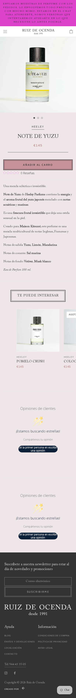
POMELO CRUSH (30, 361)
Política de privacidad (52, 642)
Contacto (11, 654)
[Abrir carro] (71, 31)
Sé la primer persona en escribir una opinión (38, 449)
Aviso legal (45, 648)
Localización (13, 648)
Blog (7, 635)
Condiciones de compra (53, 635)
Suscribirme (38, 591)
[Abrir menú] (5, 31)
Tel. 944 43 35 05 (15, 664)
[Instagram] (5, 673)
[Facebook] (14, 673)
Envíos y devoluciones (19, 642)
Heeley (38, 126)
